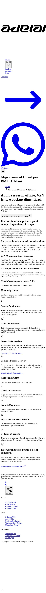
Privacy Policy (10, 534)
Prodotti (8, 69)
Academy (8, 71)
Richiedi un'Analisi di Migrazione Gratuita (15, 216)
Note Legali (9, 538)
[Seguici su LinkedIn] (6, 483)
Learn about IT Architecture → (12, 353)
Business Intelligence (12, 521)
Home (7, 60)
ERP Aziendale (10, 502)
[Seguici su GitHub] (6, 485)
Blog (7, 73)
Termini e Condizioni (12, 536)
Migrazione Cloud (11, 525)
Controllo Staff (10, 508)
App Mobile (9, 519)
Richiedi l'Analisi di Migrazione (12, 466)
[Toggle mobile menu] (3, 171)
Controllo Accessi (11, 506)
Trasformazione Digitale (13, 523)
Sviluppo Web (10, 517)
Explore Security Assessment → (12, 373)
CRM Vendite (10, 504)
